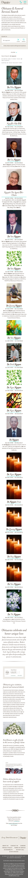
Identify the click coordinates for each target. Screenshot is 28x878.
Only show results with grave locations (15, 45)
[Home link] (5, 2)
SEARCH (4, 36)
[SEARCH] (24, 39)
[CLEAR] (18, 40)
